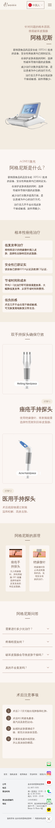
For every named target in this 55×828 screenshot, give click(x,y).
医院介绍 (43, 774)
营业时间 (33, 774)
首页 (5, 774)
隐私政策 (13, 774)
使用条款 (23, 774)
